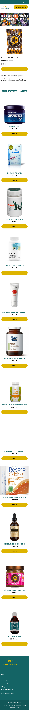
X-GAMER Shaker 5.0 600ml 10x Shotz (14, 451)
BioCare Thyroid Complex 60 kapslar (14, 358)
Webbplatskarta (14, 707)
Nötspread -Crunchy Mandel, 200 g (14, 590)
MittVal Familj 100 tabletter (14, 219)
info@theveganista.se (23, 2)
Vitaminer (19, 58)
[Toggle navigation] (3, 11)
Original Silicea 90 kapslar (14, 173)
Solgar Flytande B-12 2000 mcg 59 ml (14, 544)
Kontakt (8, 705)
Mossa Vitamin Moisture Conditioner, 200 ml (14, 312)
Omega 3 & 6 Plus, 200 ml (14, 637)
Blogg (3, 687)
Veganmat (5, 684)
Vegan (4, 678)
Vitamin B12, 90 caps (14, 126)
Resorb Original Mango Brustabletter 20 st (14, 497)
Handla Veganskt (21, 7)
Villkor (13, 705)
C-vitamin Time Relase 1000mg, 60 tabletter (14, 405)
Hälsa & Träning (12, 58)
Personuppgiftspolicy (21, 705)
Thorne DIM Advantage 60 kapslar (14, 266)
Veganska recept (6, 681)
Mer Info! (14, 69)
